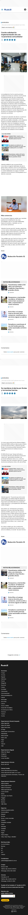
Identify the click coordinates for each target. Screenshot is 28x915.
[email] (12, 40)
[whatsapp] (5, 40)
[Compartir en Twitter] (10, 40)
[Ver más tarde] (2, 40)
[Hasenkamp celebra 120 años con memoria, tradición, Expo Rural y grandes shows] (4, 287)
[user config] (25, 9)
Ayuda (22, 908)
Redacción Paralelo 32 (16, 256)
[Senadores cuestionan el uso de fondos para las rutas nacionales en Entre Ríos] (4, 326)
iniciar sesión (10, 352)
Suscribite (5, 900)
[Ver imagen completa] (25, 54)
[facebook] (7, 40)
